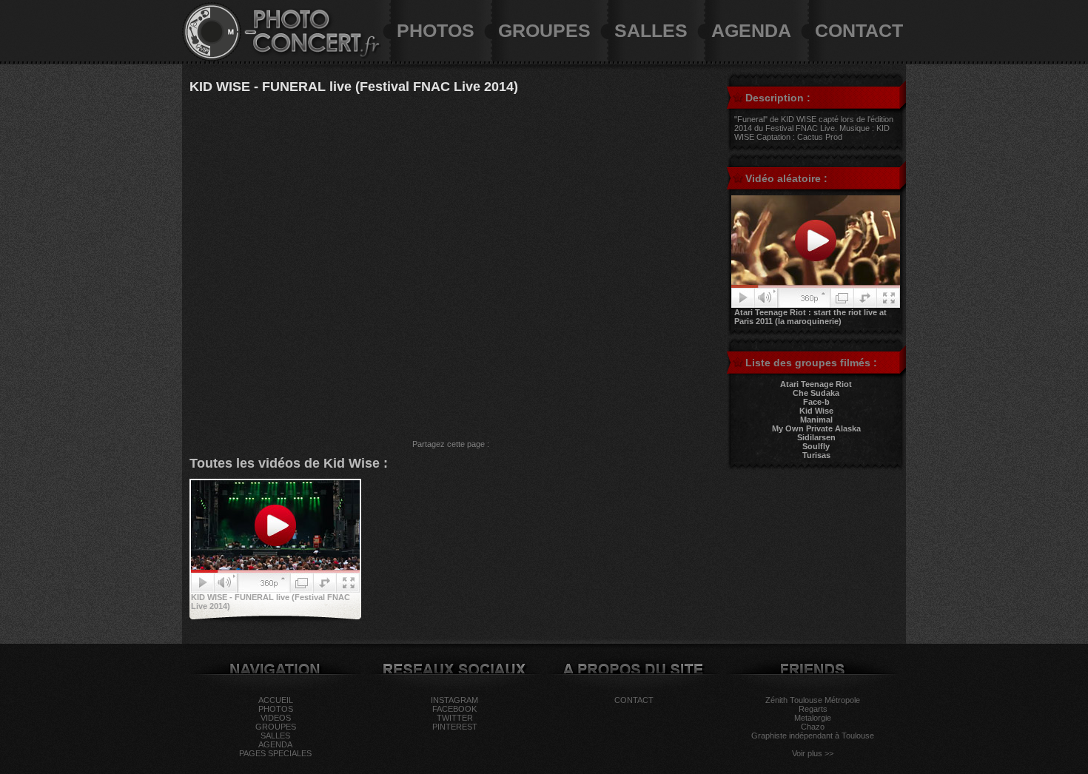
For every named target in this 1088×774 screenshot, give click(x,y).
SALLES (651, 30)
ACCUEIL (275, 700)
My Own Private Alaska (816, 428)
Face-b (816, 401)
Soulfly (816, 446)
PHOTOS (435, 30)
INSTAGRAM (454, 700)
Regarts (813, 708)
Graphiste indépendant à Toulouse (812, 735)
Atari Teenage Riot (816, 384)
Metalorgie (812, 717)
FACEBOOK (454, 708)
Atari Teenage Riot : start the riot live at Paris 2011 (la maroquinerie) (810, 317)
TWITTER (455, 717)
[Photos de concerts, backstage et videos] (211, 58)
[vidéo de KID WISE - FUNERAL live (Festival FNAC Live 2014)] (275, 589)
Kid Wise (816, 410)
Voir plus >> (812, 753)
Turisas (816, 455)
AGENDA (751, 30)
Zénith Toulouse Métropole (812, 700)
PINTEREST (454, 726)
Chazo (813, 726)
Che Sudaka (816, 392)
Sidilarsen (816, 437)
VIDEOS (276, 717)
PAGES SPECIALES (275, 753)
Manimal (816, 419)
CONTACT (859, 30)
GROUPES (544, 30)
